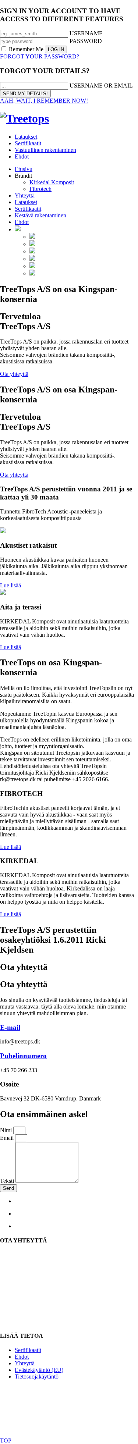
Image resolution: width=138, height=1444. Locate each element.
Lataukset (26, 137)
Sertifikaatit (28, 143)
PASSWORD (86, 41)
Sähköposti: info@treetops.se (34, 1281)
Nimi (6, 1130)
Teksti (7, 1181)
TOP (5, 1440)
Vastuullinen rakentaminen (45, 150)
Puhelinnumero (23, 1056)
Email (7, 1138)
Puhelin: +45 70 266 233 (29, 1294)
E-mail (10, 1027)
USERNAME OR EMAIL (101, 85)
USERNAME (86, 33)
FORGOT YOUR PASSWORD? (39, 56)
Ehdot (22, 156)
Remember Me (26, 49)
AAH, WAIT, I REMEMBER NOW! (44, 100)
